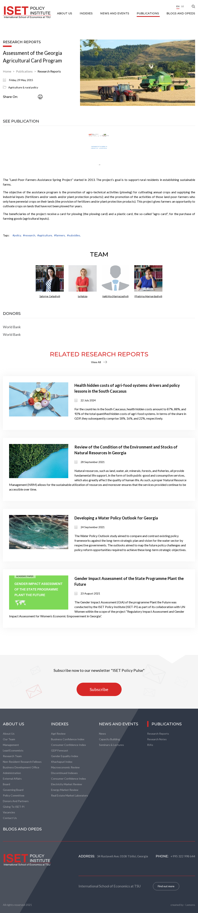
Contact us (10, 818)
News (102, 733)
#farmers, (60, 235)
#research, (29, 235)
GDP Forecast (59, 750)
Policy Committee (13, 795)
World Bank (12, 327)
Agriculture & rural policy (23, 87)
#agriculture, (45, 235)
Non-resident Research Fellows (22, 761)
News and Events (115, 13)
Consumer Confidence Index (68, 744)
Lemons (190, 904)
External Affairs (12, 778)
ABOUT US (65, 13)
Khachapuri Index (61, 761)
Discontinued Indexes (64, 773)
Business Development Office (21, 767)
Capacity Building (109, 739)
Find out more (166, 886)
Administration (12, 773)
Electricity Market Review (66, 784)
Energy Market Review (64, 789)
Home (7, 71)
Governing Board (13, 789)
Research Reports (49, 71)
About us (9, 733)
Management (11, 744)
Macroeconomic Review (65, 767)
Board (6, 784)
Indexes (86, 13)
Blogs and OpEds (180, 13)
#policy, (17, 235)
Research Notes (157, 739)
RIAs (150, 744)
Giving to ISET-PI (14, 806)
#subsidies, (74, 235)
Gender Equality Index (64, 756)
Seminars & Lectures (111, 744)
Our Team (9, 739)
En (177, 6)
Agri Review (58, 733)
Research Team (12, 756)
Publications (148, 13)
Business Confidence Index (67, 739)
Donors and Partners (16, 801)
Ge (182, 6)
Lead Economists (13, 750)
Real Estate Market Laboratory (69, 795)
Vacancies (9, 812)
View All (96, 362)
